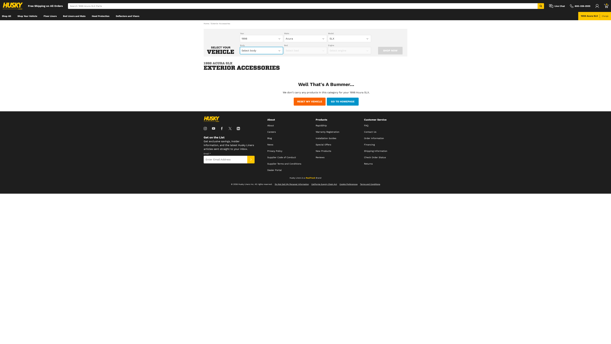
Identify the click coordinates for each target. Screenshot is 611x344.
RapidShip (321, 125)
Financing (369, 144)
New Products (323, 151)
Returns (368, 163)
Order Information (374, 138)
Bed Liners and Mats (74, 16)
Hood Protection (100, 16)
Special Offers (323, 144)
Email (207, 154)
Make (286, 33)
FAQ (366, 125)
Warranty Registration (327, 132)
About (270, 125)
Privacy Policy (274, 151)
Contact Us (370, 132)
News (270, 144)
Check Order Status (375, 157)
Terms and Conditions (370, 184)
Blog (269, 138)
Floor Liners (50, 16)
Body (242, 45)
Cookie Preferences (349, 184)
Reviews (320, 157)
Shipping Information (375, 151)
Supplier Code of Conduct (281, 157)
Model (331, 33)
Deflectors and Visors (127, 16)
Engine (331, 45)
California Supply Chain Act (324, 184)
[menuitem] (6, 16)
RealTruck (310, 178)
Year (242, 33)
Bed (286, 45)
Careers (271, 132)
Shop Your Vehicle (27, 16)
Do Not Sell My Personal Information (292, 184)
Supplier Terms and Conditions (284, 163)
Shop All (6, 16)
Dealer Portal (274, 170)
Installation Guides (326, 138)
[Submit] (251, 159)
